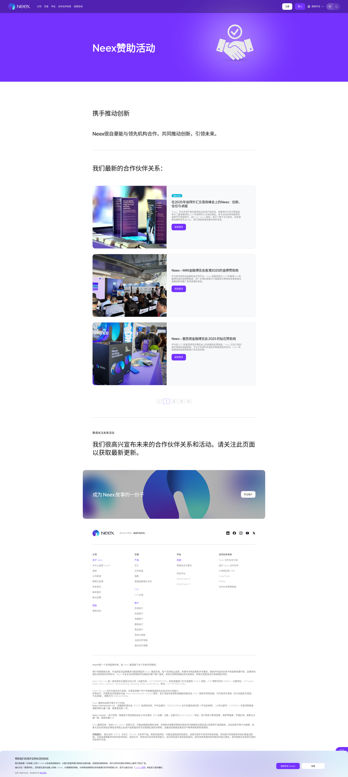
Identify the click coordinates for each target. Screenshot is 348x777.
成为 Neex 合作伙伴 (228, 565)
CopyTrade (224, 576)
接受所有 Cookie (288, 766)
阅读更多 (178, 227)
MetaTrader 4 (183, 579)
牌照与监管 (97, 581)
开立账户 (248, 494)
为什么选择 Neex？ (101, 565)
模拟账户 (139, 624)
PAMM (222, 581)
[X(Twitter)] (254, 533)
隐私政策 (43, 773)
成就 (94, 571)
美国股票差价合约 (143, 581)
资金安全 (96, 586)
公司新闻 (96, 576)
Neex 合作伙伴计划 (228, 560)
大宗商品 (139, 571)
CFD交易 (139, 595)
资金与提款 (140, 635)
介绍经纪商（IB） (227, 571)
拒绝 (313, 766)
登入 (300, 6)
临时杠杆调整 (141, 645)
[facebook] (234, 533)
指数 (137, 576)
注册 (287, 6)
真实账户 (139, 629)
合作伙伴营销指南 (227, 586)
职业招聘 (96, 597)
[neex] (19, 6)
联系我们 (96, 592)
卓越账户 (139, 619)
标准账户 (139, 613)
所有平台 (181, 573)
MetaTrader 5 (183, 584)
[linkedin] (227, 533)
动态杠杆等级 (141, 640)
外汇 (137, 565)
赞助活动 (96, 611)
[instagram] (241, 533)
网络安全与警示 (184, 565)
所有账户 (139, 608)
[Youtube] (247, 533)
